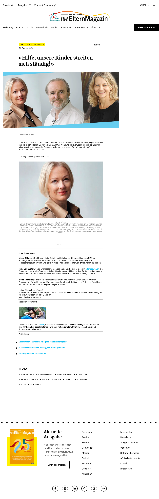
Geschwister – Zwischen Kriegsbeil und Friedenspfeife (43, 342)
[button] (98, 44)
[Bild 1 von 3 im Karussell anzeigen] (58, 244)
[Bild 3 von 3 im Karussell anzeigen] (63, 244)
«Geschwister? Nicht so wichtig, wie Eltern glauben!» (42, 347)
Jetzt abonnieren (146, 27)
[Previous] (13, 202)
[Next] (108, 202)
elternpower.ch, (92, 269)
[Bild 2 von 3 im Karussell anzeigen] (60, 244)
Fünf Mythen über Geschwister (32, 353)
